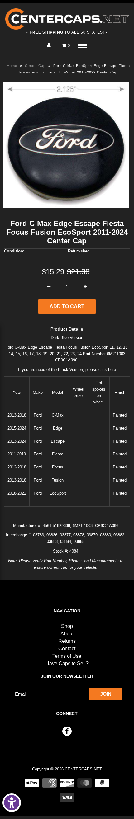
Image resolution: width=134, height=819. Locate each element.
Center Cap (35, 66)
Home (12, 66)
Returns (67, 641)
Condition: (14, 251)
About (67, 633)
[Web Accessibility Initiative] (11, 802)
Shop (67, 626)
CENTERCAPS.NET (83, 769)
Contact (66, 648)
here (112, 369)
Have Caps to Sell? (67, 663)
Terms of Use (66, 656)
